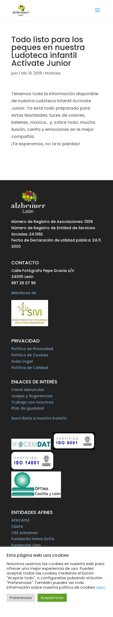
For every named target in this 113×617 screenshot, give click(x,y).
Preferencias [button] (21, 597)
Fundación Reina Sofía (32, 538)
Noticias (53, 73)
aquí (100, 587)
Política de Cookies (29, 355)
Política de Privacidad (32, 348)
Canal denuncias (27, 389)
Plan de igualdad (27, 408)
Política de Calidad (29, 367)
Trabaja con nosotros (32, 402)
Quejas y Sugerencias (32, 396)
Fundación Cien (26, 545)
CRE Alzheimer (24, 532)
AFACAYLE (20, 520)
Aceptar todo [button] (52, 597)
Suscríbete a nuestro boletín (39, 418)
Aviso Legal (22, 361)
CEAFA (17, 526)
